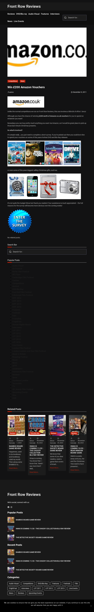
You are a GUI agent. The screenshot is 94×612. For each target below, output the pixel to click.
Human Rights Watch (21, 324)
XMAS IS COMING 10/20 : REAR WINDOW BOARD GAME (77, 449)
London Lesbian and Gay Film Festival (29, 351)
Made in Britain (19, 354)
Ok (47, 608)
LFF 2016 (16, 342)
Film (14, 316)
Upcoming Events (20, 392)
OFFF (14, 366)
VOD (14, 398)
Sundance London (20, 380)
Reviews (16, 374)
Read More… (13, 468)
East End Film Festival (22, 292)
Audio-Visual (18, 266)
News (22, 81)
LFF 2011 (16, 330)
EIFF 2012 (16, 298)
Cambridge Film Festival (23, 277)
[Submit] (65, 17)
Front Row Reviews (24, 6)
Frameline (16, 319)
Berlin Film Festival (20, 271)
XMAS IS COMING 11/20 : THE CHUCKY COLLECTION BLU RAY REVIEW (37, 450)
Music (15, 360)
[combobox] (75, 17)
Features (16, 310)
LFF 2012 (16, 333)
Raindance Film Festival (22, 372)
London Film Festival (21, 348)
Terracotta (17, 383)
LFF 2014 (16, 339)
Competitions (12, 81)
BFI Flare (16, 274)
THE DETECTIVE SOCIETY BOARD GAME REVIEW (57, 448)
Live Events (17, 345)
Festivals (16, 313)
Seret (14, 377)
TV (13, 386)
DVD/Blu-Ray (18, 289)
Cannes (15, 280)
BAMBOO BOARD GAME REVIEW (16, 447)
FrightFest (16, 321)
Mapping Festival (19, 357)
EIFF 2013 (16, 301)
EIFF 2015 (16, 307)
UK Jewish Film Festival (22, 389)
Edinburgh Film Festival (22, 295)
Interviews (17, 327)
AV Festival (17, 268)
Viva (14, 395)
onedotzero (17, 369)
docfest (15, 286)
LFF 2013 (16, 336)
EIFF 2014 (16, 304)
